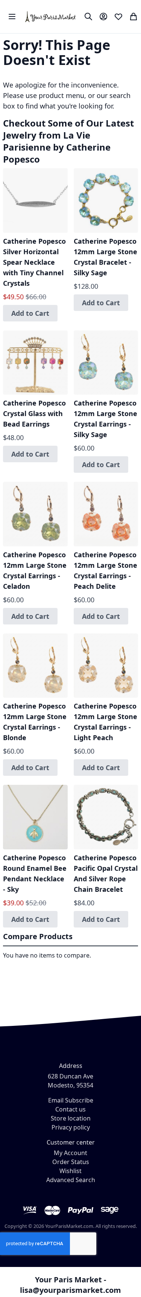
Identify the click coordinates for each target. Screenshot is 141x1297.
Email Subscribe (70, 1100)
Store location (71, 1118)
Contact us (70, 1109)
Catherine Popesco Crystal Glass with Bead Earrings (34, 413)
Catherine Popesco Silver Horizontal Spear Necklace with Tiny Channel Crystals (34, 262)
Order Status (70, 1162)
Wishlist (70, 1171)
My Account (70, 1153)
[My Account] (103, 16)
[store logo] (51, 17)
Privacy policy (71, 1127)
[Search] (88, 16)
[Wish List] (118, 16)
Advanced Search (70, 1180)
